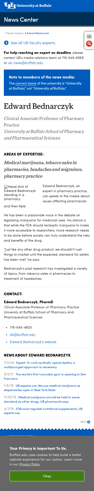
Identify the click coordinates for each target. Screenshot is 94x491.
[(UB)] (47, 7)
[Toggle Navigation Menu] (89, 40)
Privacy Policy (29, 464)
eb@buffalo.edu (22, 335)
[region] (47, 463)
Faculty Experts (15, 33)
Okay (47, 476)
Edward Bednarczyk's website (33, 342)
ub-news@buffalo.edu (25, 63)
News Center (21, 19)
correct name (25, 83)
